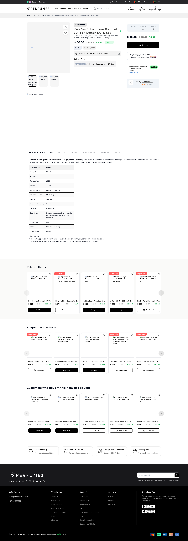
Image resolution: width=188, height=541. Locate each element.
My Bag (111, 500)
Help (81, 516)
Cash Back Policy (57, 508)
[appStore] (40, 481)
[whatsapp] (33, 481)
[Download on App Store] (161, 511)
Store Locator (85, 504)
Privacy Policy (56, 504)
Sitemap (54, 520)
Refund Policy (85, 500)
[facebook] (19, 481)
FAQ (81, 508)
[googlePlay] (44, 481)
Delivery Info (84, 497)
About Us (54, 497)
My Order (111, 504)
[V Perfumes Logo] (38, 8)
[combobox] (138, 2)
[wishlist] (50, 274)
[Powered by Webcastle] (61, 534)
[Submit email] (177, 475)
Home (29, 16)
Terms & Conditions (58, 512)
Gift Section (39, 16)
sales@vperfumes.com (18, 497)
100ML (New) (89, 48)
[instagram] (23, 481)
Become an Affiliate (87, 524)
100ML (78, 48)
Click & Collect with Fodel (89, 512)
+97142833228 (15, 501)
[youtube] (37, 481)
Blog (53, 516)
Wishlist (111, 497)
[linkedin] (26, 481)
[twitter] (30, 481)
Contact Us (55, 500)
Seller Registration (87, 520)
